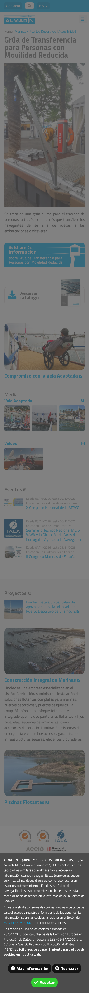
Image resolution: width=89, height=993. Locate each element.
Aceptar (47, 982)
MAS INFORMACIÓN (17, 922)
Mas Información (32, 968)
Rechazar (69, 968)
